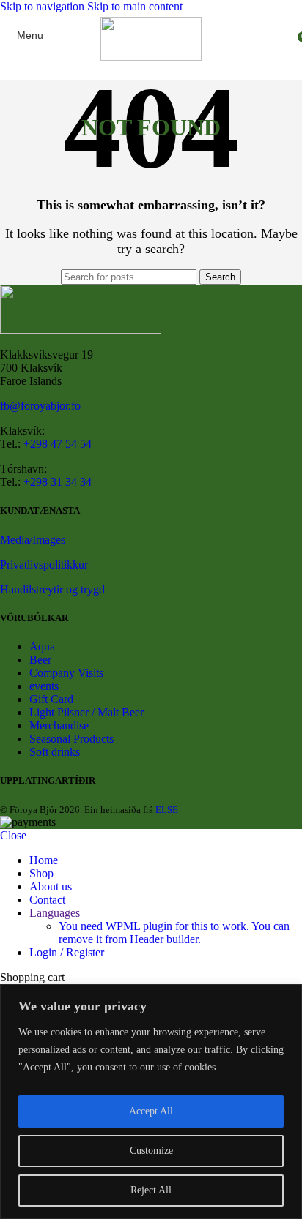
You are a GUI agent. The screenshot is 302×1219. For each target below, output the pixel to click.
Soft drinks (54, 752)
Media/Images (32, 539)
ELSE (166, 809)
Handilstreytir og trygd (52, 589)
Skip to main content (135, 6)
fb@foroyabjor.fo (40, 406)
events (44, 686)
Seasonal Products (71, 738)
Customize (151, 1150)
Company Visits (66, 673)
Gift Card (51, 699)
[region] (151, 1101)
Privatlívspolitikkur (44, 564)
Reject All (151, 1190)
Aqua (42, 646)
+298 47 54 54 (57, 444)
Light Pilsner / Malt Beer (86, 712)
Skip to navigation (43, 6)
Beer (40, 659)
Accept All (151, 1111)
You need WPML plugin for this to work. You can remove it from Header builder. (174, 932)
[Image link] (80, 329)
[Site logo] (151, 56)
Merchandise (59, 725)
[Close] (286, 996)
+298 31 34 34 (57, 482)
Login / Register (66, 952)
